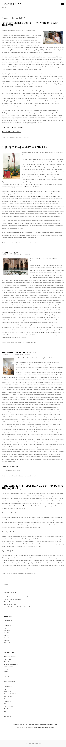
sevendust (16, 27)
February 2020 (7, 643)
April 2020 (6, 638)
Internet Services (8, 686)
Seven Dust (11, 4)
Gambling (6, 676)
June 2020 (6, 633)
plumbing (22, 330)
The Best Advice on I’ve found (11, 471)
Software (6, 704)
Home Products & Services (16, 243)
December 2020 (8, 620)
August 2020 (7, 630)
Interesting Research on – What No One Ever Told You (30, 24)
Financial (6, 671)
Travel (5, 711)
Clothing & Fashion (8, 666)
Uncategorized (7, 714)
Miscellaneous (7, 691)
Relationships (7, 701)
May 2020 (6, 635)
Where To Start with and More (11, 132)
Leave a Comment (23, 137)
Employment (7, 669)
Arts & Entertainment (9, 659)
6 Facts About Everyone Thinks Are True (14, 127)
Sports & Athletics (8, 706)
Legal (5, 689)
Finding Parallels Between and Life (24, 147)
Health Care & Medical (9, 681)
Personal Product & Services (10, 694)
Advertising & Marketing (10, 656)
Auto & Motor (7, 661)
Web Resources (13, 137)
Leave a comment (25, 27)
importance (42, 332)
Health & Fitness (8, 679)
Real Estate (7, 699)
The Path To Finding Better (19, 352)
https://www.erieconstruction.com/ (20, 506)
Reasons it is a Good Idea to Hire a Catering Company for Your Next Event (35, 725)
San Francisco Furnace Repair (46, 196)
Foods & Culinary (8, 674)
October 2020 (7, 625)
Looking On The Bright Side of (11, 466)
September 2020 (8, 628)
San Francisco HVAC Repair (31, 187)
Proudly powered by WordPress (33, 743)
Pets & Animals (8, 696)
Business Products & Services (11, 664)
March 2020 (7, 640)
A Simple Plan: (10, 252)
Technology (6, 709)
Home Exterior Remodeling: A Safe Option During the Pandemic (32, 487)
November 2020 (8, 623)
